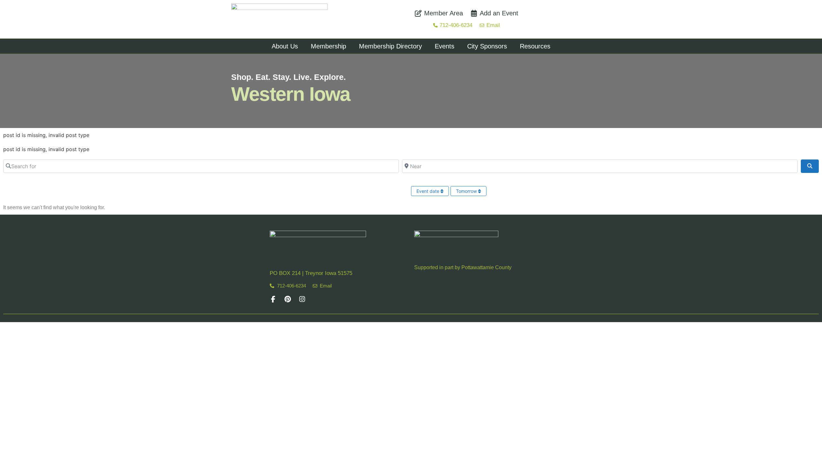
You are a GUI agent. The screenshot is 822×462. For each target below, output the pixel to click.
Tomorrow (467, 191)
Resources (535, 46)
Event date (428, 191)
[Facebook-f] (273, 299)
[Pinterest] (287, 299)
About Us (285, 46)
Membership (328, 46)
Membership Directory (390, 46)
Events (444, 46)
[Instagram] (302, 299)
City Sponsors (487, 46)
